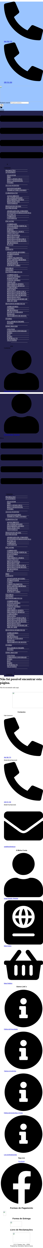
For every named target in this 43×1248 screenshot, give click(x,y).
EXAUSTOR (11, 175)
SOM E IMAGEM (12, 326)
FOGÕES (10, 323)
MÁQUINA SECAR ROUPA (16, 295)
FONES (9, 333)
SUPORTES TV (12, 338)
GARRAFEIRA (12, 288)
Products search (5, 103)
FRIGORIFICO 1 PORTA (15, 231)
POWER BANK (12, 261)
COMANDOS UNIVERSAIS (16, 331)
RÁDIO (9, 336)
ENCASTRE (10, 221)
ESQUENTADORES (14, 188)
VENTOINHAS (12, 203)
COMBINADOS (12, 275)
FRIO (9, 177)
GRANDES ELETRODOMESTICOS (14, 271)
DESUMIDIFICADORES (15, 200)
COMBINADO (12, 224)
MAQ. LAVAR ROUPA (15, 181)
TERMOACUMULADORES (16, 190)
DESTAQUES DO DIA (13, 206)
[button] (21, 136)
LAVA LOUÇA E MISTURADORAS (13, 234)
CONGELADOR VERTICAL (17, 226)
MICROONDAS (12, 243)
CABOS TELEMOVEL (15, 258)
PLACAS (10, 245)
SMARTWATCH (12, 263)
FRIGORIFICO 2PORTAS (15, 286)
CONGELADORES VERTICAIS (13, 281)
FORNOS (10, 230)
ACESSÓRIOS (11, 172)
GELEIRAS (9, 268)
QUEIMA (10, 183)
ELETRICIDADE (11, 208)
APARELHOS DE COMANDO (17, 211)
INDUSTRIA (11, 289)
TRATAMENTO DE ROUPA (16, 316)
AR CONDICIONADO (14, 198)
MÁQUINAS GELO (14, 297)
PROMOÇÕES (11, 170)
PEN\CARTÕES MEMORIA (16, 260)
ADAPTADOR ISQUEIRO (16, 252)
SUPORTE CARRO (13, 265)
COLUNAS (11, 329)
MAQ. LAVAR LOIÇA (14, 179)
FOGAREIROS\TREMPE (15, 321)
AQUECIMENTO (13, 196)
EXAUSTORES (12, 228)
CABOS (9, 256)
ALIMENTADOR (13, 254)
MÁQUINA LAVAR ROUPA (16, 241)
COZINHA (10, 308)
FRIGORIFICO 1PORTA (15, 284)
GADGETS (9, 249)
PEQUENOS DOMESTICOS (15, 304)
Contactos (7, 348)
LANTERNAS (12, 218)
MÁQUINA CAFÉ (13, 237)
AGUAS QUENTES (12, 185)
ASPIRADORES (12, 306)
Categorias (7, 167)
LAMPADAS (11, 216)
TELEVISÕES (12, 340)
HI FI (8, 335)
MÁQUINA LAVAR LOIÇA (16, 239)
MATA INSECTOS (13, 201)
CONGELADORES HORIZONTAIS (13, 277)
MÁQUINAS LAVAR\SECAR (17, 299)
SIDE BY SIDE (12, 301)
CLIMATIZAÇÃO (12, 193)
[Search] (1, 105)
